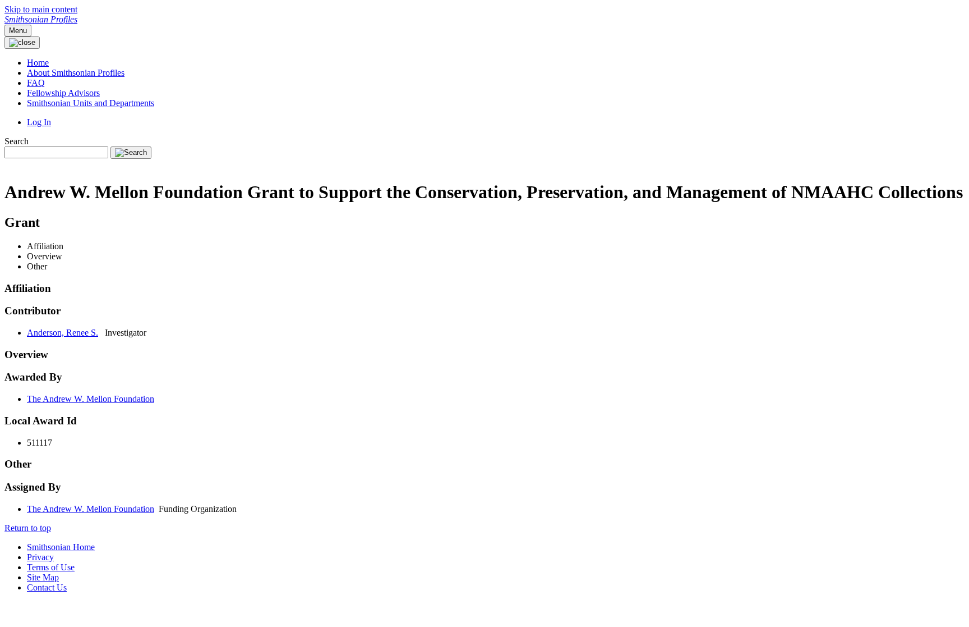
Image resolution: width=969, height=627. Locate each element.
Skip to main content (40, 9)
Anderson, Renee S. (62, 332)
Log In (39, 122)
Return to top (27, 528)
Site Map (43, 577)
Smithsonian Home (61, 547)
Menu (18, 30)
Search (16, 141)
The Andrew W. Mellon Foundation (90, 399)
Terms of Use (51, 567)
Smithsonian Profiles (40, 19)
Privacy (40, 557)
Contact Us (47, 587)
